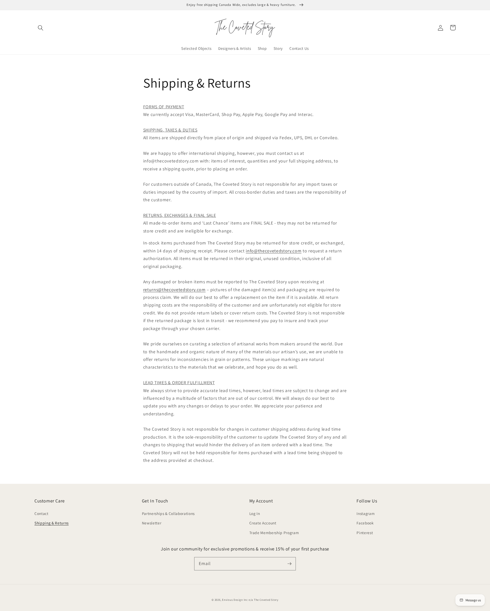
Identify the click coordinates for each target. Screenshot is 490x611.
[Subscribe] (289, 563)
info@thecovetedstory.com (273, 251)
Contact (41, 513)
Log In (254, 513)
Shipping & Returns (51, 522)
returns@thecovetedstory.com (174, 289)
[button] (40, 27)
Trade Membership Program (274, 532)
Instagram (366, 513)
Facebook (365, 522)
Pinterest (365, 532)
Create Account (262, 522)
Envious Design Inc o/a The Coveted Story (250, 600)
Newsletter (152, 522)
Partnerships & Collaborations (168, 513)
